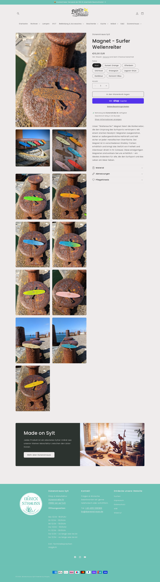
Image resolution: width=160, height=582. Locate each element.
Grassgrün (113, 70)
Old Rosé (99, 70)
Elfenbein (129, 65)
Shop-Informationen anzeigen (108, 119)
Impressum (119, 500)
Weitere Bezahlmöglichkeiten (118, 106)
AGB (115, 509)
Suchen (117, 496)
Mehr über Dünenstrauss (39, 455)
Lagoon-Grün (130, 70)
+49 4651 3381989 (93, 508)
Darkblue (99, 76)
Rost (97, 65)
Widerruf (118, 513)
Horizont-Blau (115, 76)
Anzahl (95, 81)
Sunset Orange (112, 65)
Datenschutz (119, 504)
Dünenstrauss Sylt (28, 577)
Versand (106, 57)
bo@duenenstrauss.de (92, 511)
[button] (18, 13)
